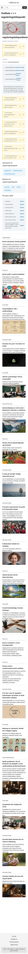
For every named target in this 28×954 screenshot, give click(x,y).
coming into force (9, 207)
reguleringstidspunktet (10, 70)
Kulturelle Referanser (7, 403)
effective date (8, 210)
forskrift (18, 187)
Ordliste (5, 13)
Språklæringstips (6, 237)
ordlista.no (14, 2)
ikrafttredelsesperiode (10, 173)
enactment (7, 201)
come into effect (9, 204)
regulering (7, 187)
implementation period (10, 216)
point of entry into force (10, 219)
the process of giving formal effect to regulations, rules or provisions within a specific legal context (12, 225)
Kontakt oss (14, 939)
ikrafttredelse (8, 190)
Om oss (14, 936)
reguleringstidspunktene (11, 79)
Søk (24, 7)
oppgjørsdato (8, 170)
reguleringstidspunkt (13, 17)
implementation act (9, 213)
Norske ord (5, 270)
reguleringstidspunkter (10, 74)
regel (13, 187)
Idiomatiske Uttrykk (6, 339)
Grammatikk (5, 304)
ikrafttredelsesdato (17, 170)
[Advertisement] (14, 917)
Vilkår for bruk (14, 944)
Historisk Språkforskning (8, 757)
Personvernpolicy (14, 942)
